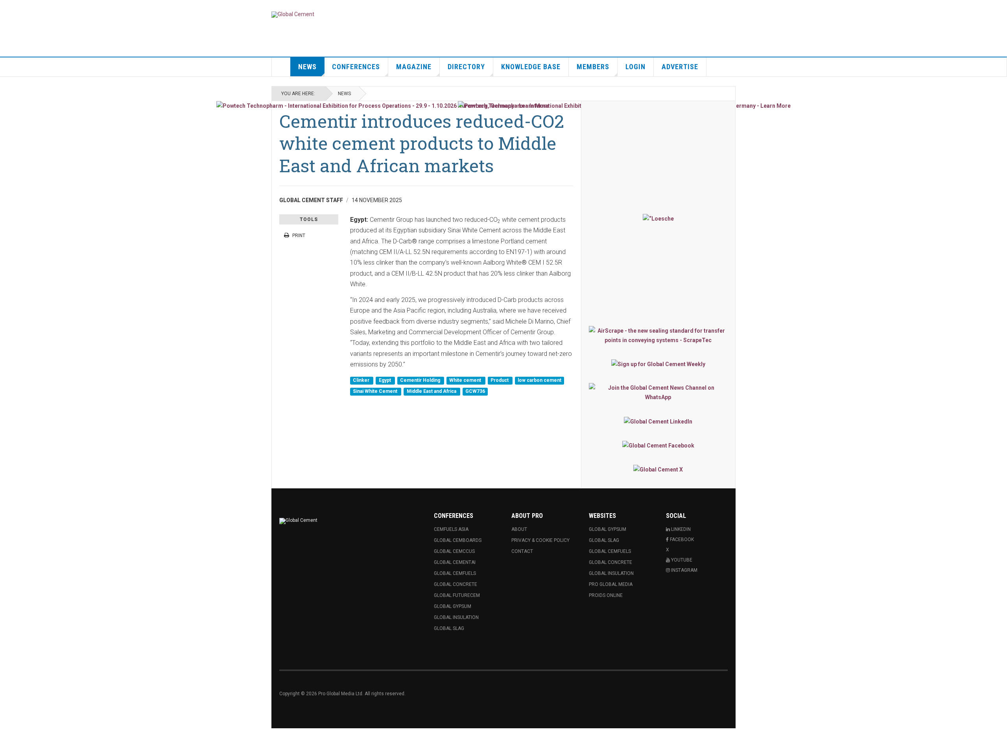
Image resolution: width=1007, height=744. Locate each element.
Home (281, 66)
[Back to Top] (7, 736)
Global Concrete (455, 584)
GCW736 (475, 391)
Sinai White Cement (375, 391)
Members (593, 67)
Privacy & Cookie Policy (540, 540)
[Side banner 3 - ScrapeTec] (658, 335)
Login (635, 67)
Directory (466, 67)
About (519, 529)
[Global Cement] (292, 14)
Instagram (683, 570)
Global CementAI (455, 562)
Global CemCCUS (454, 551)
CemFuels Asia (451, 529)
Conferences (356, 67)
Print (298, 235)
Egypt (385, 380)
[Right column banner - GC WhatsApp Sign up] (658, 392)
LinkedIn (680, 529)
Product (500, 380)
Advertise (680, 67)
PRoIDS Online (606, 595)
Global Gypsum (452, 606)
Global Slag (449, 628)
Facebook (681, 539)
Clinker (362, 380)
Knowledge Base (531, 67)
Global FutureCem (457, 595)
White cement (465, 380)
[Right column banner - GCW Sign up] (658, 364)
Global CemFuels (455, 573)
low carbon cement (539, 380)
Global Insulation (456, 617)
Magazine (414, 67)
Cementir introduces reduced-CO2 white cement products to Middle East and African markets (421, 143)
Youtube (681, 560)
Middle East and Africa (432, 391)
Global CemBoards (457, 540)
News (307, 67)
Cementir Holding (420, 380)
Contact (522, 551)
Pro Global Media (611, 584)
